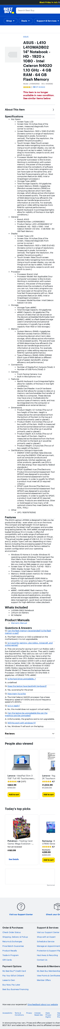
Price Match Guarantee (13, 946)
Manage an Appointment (48, 946)
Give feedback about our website (43, 1004)
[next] (52, 774)
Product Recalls (9, 950)
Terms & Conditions (19, 1014)
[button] (11, 21)
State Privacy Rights (48, 1015)
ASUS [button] (25, 36)
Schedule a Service (45, 941)
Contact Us (42, 960)
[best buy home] (9, 10)
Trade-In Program (10, 955)
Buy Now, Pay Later (11, 984)
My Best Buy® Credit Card (14, 971)
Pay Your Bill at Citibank (13, 975)
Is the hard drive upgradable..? (22, 679)
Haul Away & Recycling (47, 955)
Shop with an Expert (46, 937)
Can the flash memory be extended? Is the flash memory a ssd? (28, 631)
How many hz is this (17, 693)
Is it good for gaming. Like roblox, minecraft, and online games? (29, 644)
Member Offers (44, 980)
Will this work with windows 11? (22, 723)
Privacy (29, 1013)
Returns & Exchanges (12, 941)
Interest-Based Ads (38, 1014)
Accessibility (7, 1013)
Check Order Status (11, 932)
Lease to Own (8, 980)
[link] (17, 781)
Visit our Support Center (48, 932)
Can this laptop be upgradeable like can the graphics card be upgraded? (26, 714)
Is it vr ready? (14, 705)
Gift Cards (7, 960)
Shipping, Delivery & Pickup (15, 937)
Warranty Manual (19, 623)
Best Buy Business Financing (15, 989)
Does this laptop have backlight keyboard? (27, 686)
